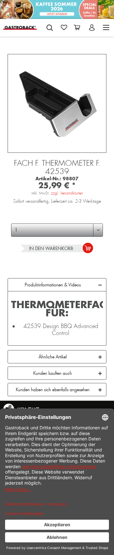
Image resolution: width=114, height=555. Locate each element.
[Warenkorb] (78, 27)
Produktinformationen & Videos (53, 285)
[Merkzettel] (64, 27)
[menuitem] (49, 26)
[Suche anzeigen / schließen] (49, 27)
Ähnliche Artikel (53, 357)
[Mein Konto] (92, 27)
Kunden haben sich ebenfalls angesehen (53, 389)
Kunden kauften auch (52, 373)
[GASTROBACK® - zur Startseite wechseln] (20, 27)
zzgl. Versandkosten (67, 193)
